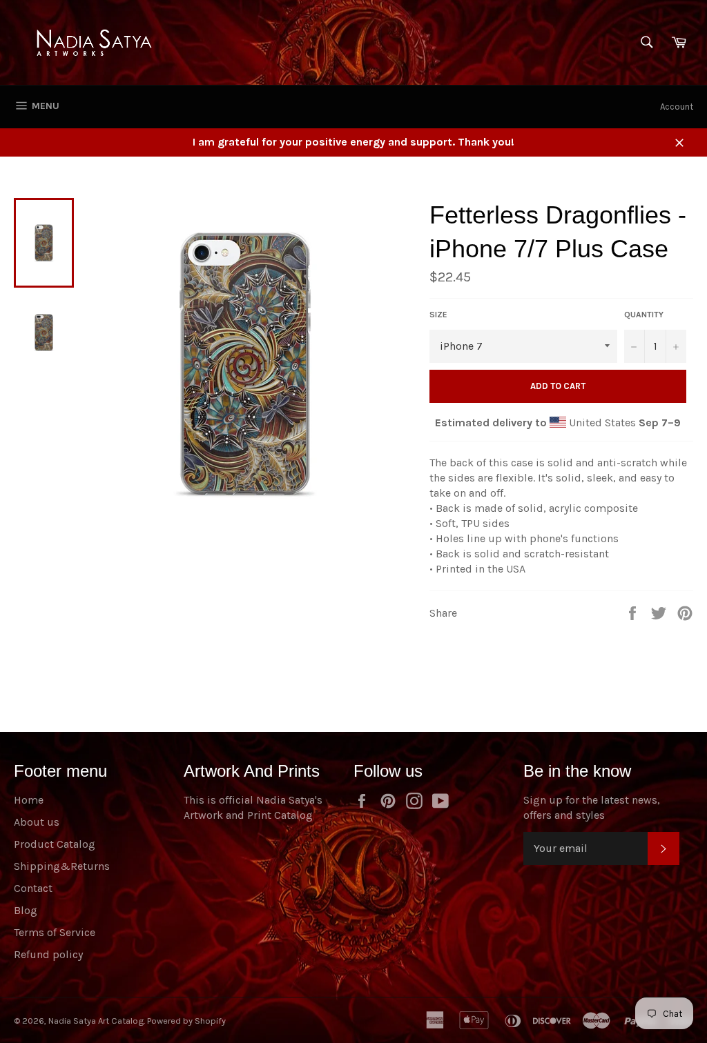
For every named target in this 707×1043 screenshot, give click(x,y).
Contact (33, 888)
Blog (25, 910)
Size (438, 314)
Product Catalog (54, 844)
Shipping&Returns (62, 866)
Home (28, 799)
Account (676, 106)
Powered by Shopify (186, 1020)
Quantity (644, 314)
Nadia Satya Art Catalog (96, 1020)
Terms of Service (54, 932)
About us (36, 821)
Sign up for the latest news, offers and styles (591, 807)
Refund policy (48, 954)
